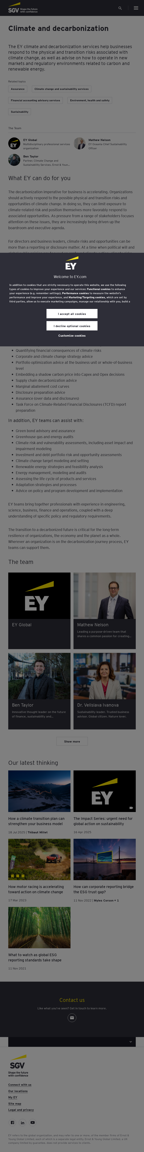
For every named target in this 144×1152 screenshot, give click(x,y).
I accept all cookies (72, 314)
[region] (72, 299)
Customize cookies (72, 335)
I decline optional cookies (72, 326)
